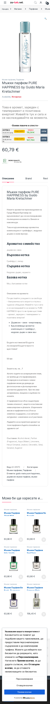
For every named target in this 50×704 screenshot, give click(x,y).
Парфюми (33, 9)
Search (35, 2)
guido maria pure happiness (28, 473)
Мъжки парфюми (8, 80)
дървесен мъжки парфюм (18, 477)
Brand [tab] (28, 178)
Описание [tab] (8, 178)
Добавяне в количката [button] (18, 539)
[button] (45, 18)
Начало (5, 9)
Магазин (18, 9)
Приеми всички (24, 692)
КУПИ (44, 131)
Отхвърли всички (25, 685)
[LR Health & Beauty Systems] (12, 161)
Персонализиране (24, 679)
